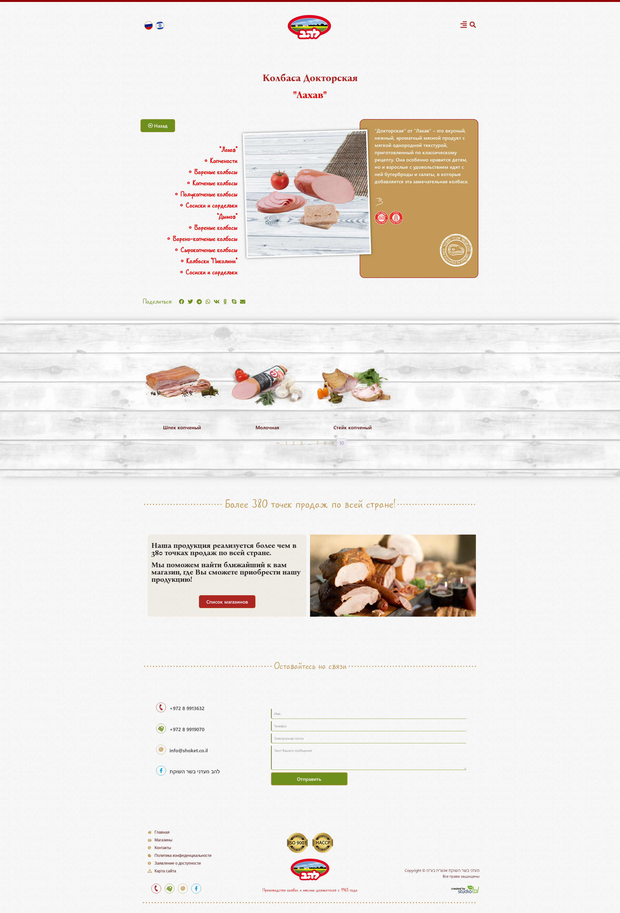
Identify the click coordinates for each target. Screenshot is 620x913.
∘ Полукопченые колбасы (202, 194)
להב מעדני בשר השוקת (195, 771)
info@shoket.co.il (189, 750)
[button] (181, 301)
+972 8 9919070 (187, 729)
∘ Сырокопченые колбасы (202, 250)
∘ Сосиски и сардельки (205, 205)
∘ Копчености (217, 161)
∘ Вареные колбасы (209, 172)
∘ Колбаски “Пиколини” (205, 261)
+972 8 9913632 (187, 708)
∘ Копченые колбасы (208, 183)
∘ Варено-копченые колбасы (199, 239)
